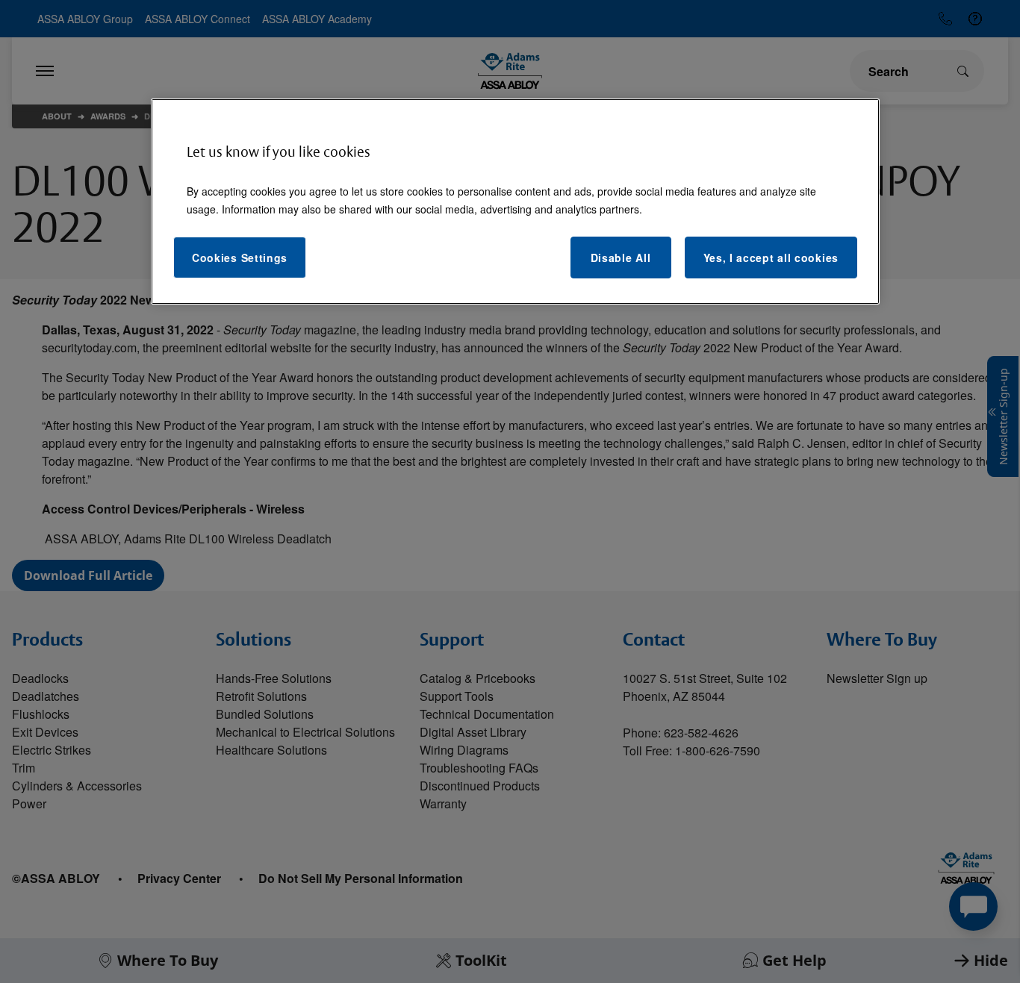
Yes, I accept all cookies (771, 257)
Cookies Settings (239, 257)
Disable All (621, 257)
